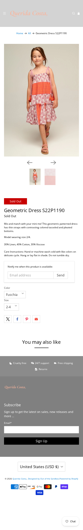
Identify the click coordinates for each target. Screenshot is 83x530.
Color (7, 288)
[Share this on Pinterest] (27, 319)
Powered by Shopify (68, 478)
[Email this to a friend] (36, 319)
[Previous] (30, 163)
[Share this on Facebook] (17, 319)
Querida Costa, (19, 478)
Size (6, 300)
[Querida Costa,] (39, 13)
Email (8, 423)
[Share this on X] (8, 319)
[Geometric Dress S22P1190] (41, 100)
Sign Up (41, 441)
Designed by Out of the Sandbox (43, 478)
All (29, 33)
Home (19, 33)
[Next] (53, 163)
